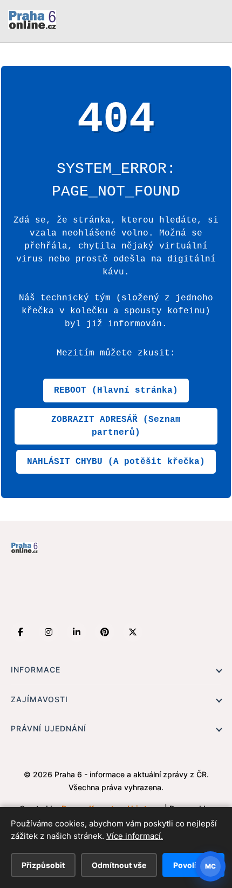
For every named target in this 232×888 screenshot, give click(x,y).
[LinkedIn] (76, 632)
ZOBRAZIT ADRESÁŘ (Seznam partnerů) (116, 426)
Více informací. (134, 836)
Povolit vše (193, 865)
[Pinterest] (104, 632)
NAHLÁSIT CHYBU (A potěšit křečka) (116, 462)
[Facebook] (20, 632)
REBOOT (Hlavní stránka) (116, 390)
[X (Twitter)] (132, 632)
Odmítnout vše (119, 865)
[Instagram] (48, 632)
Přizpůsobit (43, 865)
